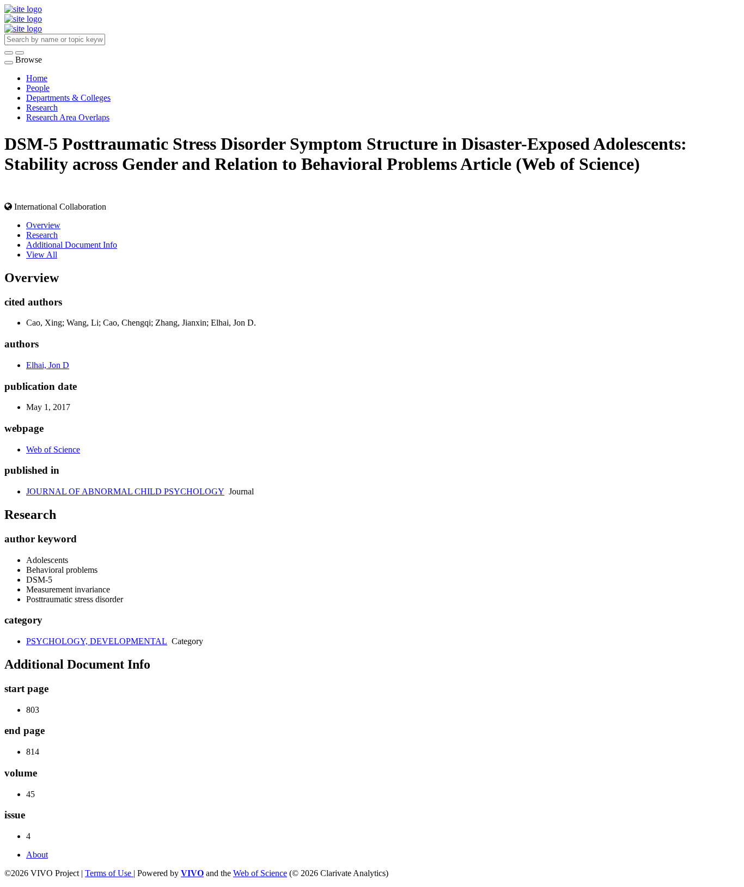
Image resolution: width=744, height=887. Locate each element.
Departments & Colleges (68, 97)
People (38, 88)
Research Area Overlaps (67, 117)
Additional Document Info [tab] (71, 244)
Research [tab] (42, 235)
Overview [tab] (43, 225)
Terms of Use (109, 873)
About (37, 854)
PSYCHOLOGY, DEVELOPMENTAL (96, 641)
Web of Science (53, 449)
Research (42, 107)
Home (36, 78)
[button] (8, 52)
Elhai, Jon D (47, 365)
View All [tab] (41, 254)
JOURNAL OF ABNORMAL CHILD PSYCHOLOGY (125, 491)
